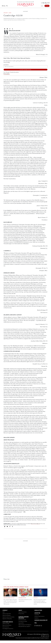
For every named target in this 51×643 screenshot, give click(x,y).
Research (36, 597)
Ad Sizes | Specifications (39, 616)
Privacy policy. (7, 73)
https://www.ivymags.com (35, 523)
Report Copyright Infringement (43, 637)
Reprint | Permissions (7, 625)
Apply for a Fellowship (7, 618)
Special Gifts (21, 623)
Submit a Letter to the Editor (8, 617)
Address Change (6, 623)
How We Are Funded (23, 621)
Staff (4, 611)
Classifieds (36, 614)
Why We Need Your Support (24, 626)
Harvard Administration (9, 597)
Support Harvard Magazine (24, 617)
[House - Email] (25, 579)
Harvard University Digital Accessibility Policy (29, 637)
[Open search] (7, 6)
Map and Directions (23, 611)
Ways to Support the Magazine (25, 624)
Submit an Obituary (7, 615)
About (20, 610)
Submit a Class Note (7, 613)
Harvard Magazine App (40, 620)
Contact (5, 610)
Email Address (6, 64)
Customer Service (8, 621)
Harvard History (22, 597)
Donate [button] (47, 5)
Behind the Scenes (22, 619)
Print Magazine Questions (8, 628)
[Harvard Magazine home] (25, 4)
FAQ (35, 622)
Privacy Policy (21, 613)
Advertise (37, 613)
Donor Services (6, 626)
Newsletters (38, 610)
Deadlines (36, 618)
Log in (42, 5)
